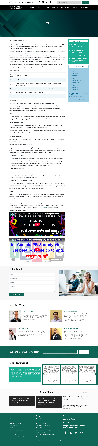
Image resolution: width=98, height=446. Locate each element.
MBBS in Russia (75, 84)
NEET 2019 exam (40, 427)
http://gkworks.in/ (44, 207)
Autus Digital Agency (56, 440)
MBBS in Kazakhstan (76, 77)
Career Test (39, 7)
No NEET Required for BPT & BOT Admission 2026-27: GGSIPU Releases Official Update (48, 400)
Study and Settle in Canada (78, 52)
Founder (66, 422)
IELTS (35, 51)
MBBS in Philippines (76, 80)
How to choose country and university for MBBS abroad (77, 97)
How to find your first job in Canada (79, 58)
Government (42, 46)
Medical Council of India (42, 418)
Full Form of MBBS (41, 423)
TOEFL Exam (12, 434)
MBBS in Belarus (75, 87)
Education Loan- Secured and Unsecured (46, 421)
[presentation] (43, 374)
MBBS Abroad (75, 71)
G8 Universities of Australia (16, 430)
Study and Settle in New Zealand (79, 55)
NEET (10, 421)
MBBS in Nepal (75, 89)
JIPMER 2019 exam (41, 432)
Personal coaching (13, 425)
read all (85, 392)
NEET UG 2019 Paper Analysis (43, 430)
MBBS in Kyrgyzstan (76, 78)
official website (16, 141)
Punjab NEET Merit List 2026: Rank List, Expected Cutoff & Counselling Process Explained (75, 406)
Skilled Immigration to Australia (78, 46)
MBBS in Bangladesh (76, 91)
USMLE (11, 432)
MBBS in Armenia (75, 85)
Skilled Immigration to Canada (78, 48)
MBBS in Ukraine (75, 82)
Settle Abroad (55, 7)
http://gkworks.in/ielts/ (20, 53)
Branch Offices (69, 419)
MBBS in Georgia (75, 75)
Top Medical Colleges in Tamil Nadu (45, 434)
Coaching (47, 7)
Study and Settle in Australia (78, 54)
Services (75, 7)
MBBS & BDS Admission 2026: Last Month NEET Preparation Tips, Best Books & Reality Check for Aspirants (75, 398)
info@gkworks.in (28, 2)
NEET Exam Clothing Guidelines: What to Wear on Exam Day (21, 399)
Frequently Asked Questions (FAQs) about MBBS (74, 427)
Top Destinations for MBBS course (79, 100)
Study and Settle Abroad (76, 50)
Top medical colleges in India (43, 425)
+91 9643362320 (15, 2)
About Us (32, 7)
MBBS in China (75, 73)
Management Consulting (15, 423)
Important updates (84, 7)
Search (85, 2)
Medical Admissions (66, 7)
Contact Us (67, 416)
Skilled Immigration (75, 44)
